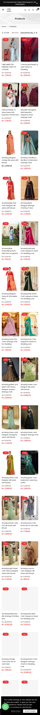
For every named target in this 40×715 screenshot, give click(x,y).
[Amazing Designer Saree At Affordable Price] (10, 279)
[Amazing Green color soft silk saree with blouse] (10, 508)
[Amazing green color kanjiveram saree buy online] (29, 463)
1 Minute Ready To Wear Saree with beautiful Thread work (10, 112)
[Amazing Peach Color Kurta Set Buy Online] (10, 692)
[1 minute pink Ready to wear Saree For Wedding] (29, 49)
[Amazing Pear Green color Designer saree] (29, 692)
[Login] (29, 10)
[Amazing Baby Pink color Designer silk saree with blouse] (10, 188)
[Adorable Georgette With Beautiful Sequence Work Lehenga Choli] (29, 95)
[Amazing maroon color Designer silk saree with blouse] (29, 553)
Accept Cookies (30, 711)
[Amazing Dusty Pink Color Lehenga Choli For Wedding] (10, 324)
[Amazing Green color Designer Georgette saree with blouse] (10, 417)
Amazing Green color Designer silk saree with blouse (29, 387)
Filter (6, 33)
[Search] (25, 10)
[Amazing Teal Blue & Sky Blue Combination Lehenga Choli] (29, 143)
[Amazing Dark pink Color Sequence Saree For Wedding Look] (29, 233)
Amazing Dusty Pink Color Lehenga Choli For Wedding (9, 341)
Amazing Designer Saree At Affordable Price (9, 296)
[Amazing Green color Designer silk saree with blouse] (29, 369)
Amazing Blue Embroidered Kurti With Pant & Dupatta (10, 250)
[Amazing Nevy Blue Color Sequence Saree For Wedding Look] (29, 599)
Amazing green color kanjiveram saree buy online (29, 480)
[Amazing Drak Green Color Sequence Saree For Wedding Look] (29, 279)
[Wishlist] (33, 10)
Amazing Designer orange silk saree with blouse (10, 160)
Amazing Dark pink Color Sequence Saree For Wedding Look (29, 250)
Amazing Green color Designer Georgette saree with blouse (10, 434)
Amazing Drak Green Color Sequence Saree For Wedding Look (29, 296)
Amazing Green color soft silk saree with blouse (10, 525)
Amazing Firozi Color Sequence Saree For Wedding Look (28, 341)
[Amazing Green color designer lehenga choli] (29, 417)
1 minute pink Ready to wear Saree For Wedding (29, 67)
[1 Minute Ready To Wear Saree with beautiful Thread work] (10, 95)
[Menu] (3, 10)
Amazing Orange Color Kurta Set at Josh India (9, 661)
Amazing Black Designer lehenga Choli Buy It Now (27, 205)
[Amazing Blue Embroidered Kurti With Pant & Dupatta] (10, 233)
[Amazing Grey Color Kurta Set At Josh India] (29, 508)
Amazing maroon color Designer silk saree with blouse (27, 570)
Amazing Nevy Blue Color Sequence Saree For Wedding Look (29, 616)
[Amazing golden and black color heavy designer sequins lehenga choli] (10, 369)
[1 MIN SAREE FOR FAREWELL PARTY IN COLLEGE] (10, 49)
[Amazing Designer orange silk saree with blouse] (10, 143)
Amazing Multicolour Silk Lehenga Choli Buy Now (10, 616)
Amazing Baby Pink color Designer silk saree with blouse (9, 205)
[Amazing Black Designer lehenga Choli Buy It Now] (29, 188)
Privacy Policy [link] (16, 711)
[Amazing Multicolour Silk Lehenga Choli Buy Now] (10, 599)
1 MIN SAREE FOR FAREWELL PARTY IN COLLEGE (9, 67)
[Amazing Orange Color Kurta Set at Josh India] (10, 644)
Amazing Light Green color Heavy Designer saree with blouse (10, 570)
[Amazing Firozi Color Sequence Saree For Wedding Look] (29, 324)
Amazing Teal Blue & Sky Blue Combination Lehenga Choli (29, 160)
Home (4, 26)
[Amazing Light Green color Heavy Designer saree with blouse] (10, 553)
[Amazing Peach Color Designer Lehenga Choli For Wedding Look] (29, 644)
